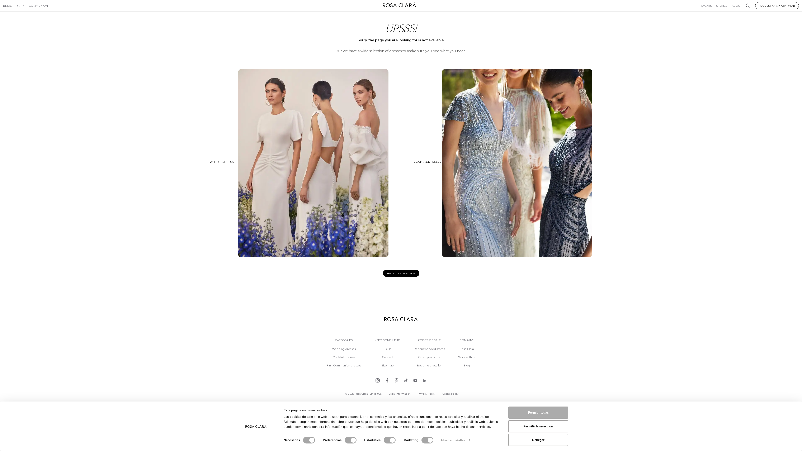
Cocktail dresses (428, 161)
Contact (387, 357)
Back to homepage (401, 273)
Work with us (466, 357)
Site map (387, 365)
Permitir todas (538, 412)
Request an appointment (777, 5)
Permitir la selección (538, 426)
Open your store (429, 357)
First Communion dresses (344, 365)
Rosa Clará (467, 349)
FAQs (387, 349)
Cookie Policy (450, 393)
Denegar (538, 440)
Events (706, 5)
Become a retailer (429, 365)
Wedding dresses (224, 161)
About (737, 5)
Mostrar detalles (453, 440)
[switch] (351, 440)
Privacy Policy (426, 393)
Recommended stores (429, 349)
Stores (721, 5)
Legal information (400, 393)
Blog (466, 365)
